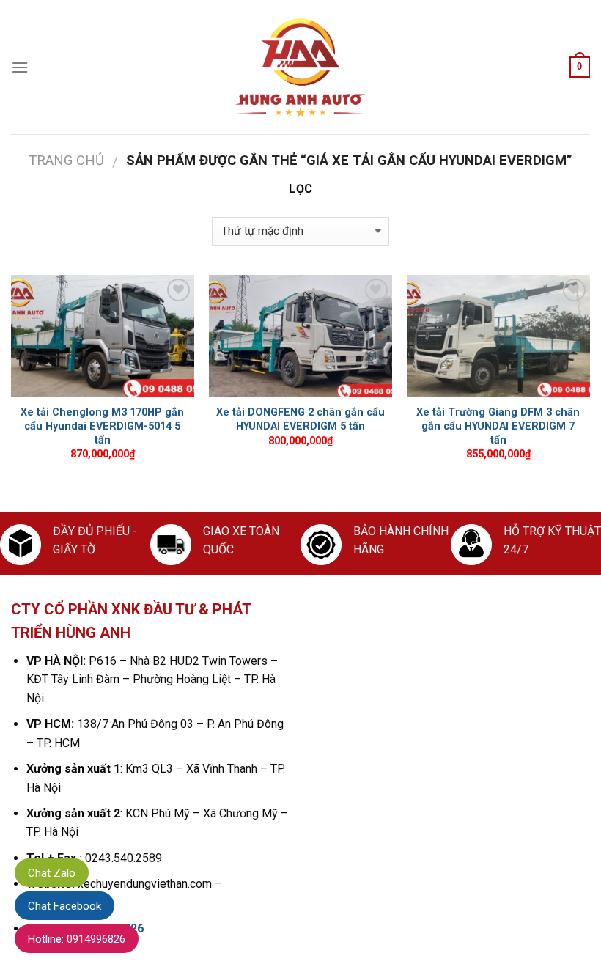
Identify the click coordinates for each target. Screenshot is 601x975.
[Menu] (20, 67)
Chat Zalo (51, 873)
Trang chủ (66, 160)
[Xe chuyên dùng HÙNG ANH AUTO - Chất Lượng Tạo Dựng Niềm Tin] (300, 67)
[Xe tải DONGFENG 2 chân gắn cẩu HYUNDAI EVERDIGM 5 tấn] (300, 336)
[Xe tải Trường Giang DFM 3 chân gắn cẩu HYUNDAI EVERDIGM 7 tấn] (498, 336)
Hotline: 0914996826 (76, 939)
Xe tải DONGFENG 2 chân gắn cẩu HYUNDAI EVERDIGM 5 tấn (300, 419)
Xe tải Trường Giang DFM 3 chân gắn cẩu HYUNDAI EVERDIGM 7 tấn (498, 426)
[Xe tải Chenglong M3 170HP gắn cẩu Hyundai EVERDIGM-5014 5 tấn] (102, 336)
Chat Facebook (64, 906)
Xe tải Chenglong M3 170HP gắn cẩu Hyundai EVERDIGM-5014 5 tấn (102, 426)
